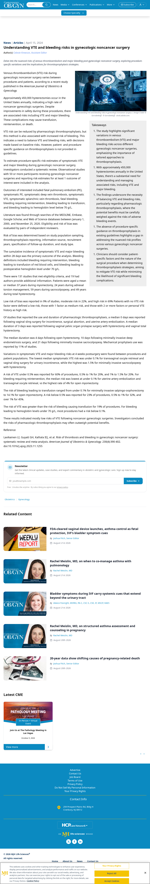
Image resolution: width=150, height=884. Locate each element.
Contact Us (75, 773)
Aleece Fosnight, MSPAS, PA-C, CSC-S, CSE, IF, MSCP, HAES (81, 603)
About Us (67, 861)
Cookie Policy (33, 881)
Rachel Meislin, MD (62, 570)
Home (55, 861)
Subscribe (132, 480)
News (55, 4)
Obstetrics (10, 499)
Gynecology (24, 499)
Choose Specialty (72, 12)
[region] (75, 873)
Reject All (111, 873)
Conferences (78, 4)
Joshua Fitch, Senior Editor (66, 538)
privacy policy (62, 487)
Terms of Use (75, 780)
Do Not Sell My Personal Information (75, 787)
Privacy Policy (75, 784)
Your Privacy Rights (75, 791)
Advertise (75, 770)
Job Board (75, 777)
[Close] (145, 873)
